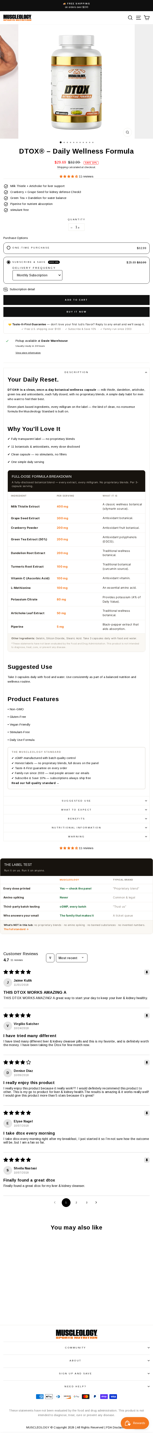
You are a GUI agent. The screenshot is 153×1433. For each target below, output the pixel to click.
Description (77, 372)
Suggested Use (76, 800)
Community (75, 1347)
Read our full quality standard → (35, 783)
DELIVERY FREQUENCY (34, 267)
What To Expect (76, 809)
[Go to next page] (97, 1202)
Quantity (76, 219)
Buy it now (76, 312)
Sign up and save (75, 1373)
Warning (76, 836)
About (75, 1360)
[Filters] (50, 958)
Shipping (62, 167)
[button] (69, 176)
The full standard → (16, 929)
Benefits (76, 818)
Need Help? (75, 1386)
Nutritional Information (76, 827)
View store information (28, 352)
